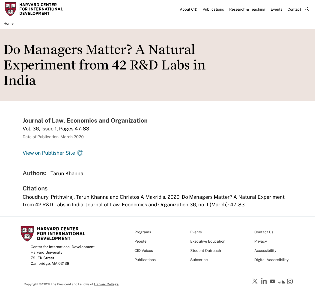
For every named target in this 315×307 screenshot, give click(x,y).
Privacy (260, 241)
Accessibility (265, 250)
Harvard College (106, 284)
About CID (188, 9)
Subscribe (199, 260)
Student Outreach (205, 250)
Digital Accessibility (271, 260)
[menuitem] (189, 11)
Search (306, 9)
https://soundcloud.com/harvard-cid (281, 283)
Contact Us (263, 232)
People (140, 241)
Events (276, 9)
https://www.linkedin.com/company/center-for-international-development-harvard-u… (264, 281)
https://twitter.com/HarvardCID (255, 282)
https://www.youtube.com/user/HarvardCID (273, 281)
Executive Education (207, 241)
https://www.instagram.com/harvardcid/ (290, 282)
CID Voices (143, 250)
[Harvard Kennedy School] (40, 9)
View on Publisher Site (49, 153)
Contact (294, 9)
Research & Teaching (247, 9)
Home (8, 23)
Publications (213, 9)
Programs (142, 232)
